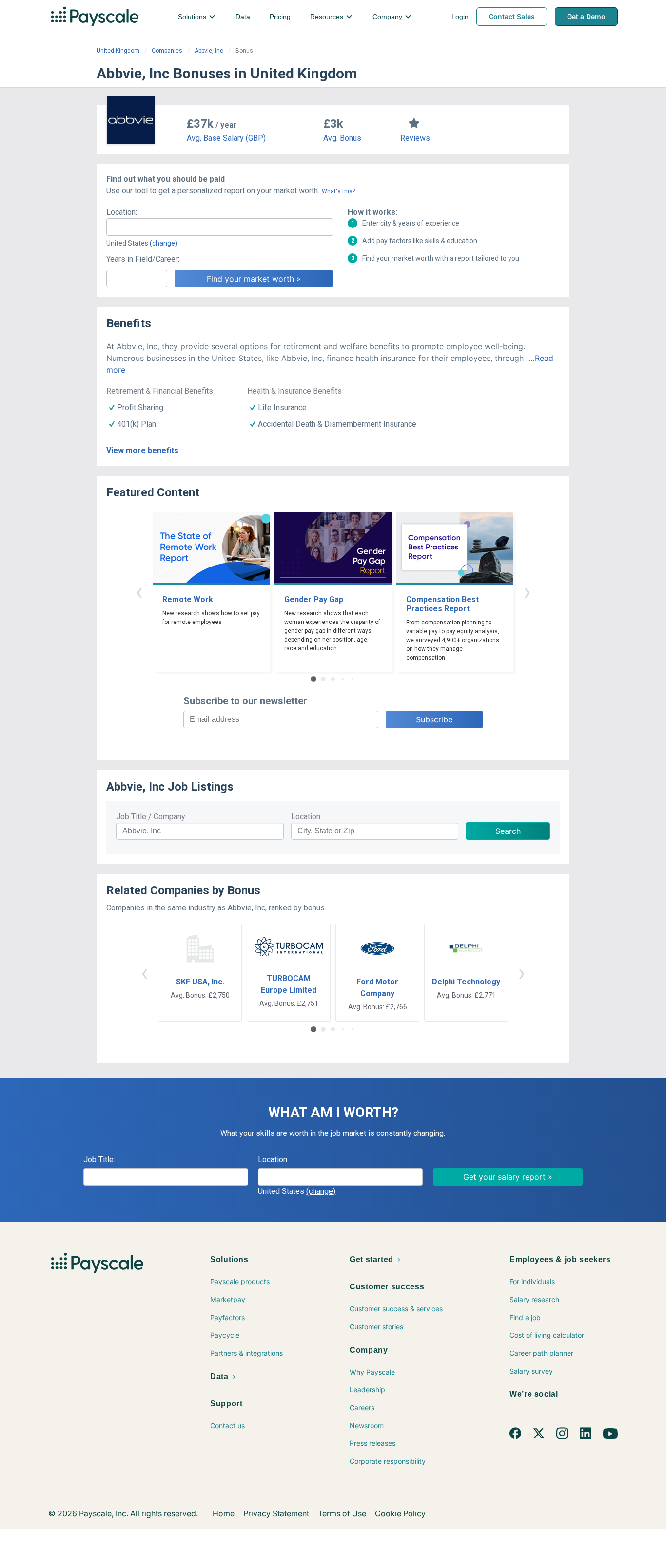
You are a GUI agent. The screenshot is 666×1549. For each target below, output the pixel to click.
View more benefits (142, 450)
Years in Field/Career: (142, 259)
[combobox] (219, 227)
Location (305, 816)
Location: (121, 212)
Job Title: (99, 1159)
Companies (167, 50)
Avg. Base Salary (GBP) (226, 138)
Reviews (415, 138)
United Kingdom (118, 50)
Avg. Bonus (342, 138)
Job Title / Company (150, 816)
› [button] (527, 591)
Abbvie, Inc (209, 50)
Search (508, 831)
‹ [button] (139, 591)
